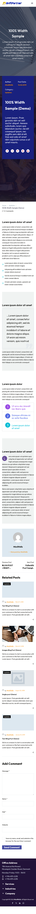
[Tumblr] (22, 151)
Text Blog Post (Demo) (10, 606)
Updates (12, 205)
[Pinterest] (17, 151)
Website (5, 825)
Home (4, 205)
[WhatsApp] (23, 903)
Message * (6, 771)
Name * (4, 799)
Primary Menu (32, 3)
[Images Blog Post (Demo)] (18, 634)
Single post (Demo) (9, 694)
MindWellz (10, 602)
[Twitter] (12, 151)
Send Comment (12, 847)
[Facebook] (7, 151)
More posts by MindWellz (19, 552)
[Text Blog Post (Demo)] (18, 590)
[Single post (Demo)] (18, 678)
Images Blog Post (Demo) (11, 650)
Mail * (4, 812)
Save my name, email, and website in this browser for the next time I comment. (19, 839)
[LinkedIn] (28, 151)
